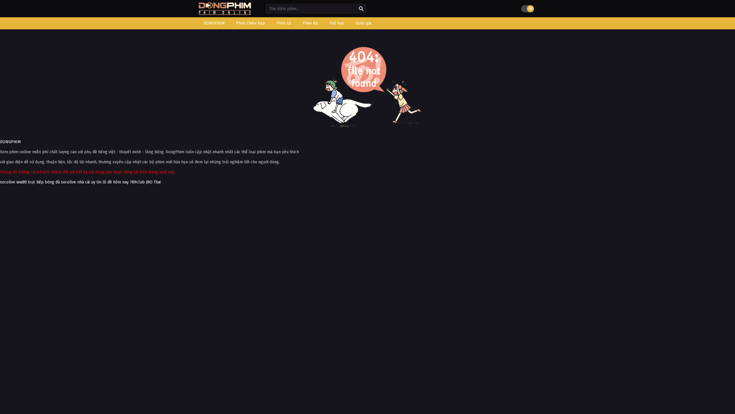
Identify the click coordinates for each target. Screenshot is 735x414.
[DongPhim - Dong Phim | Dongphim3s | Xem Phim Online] (225, 13)
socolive (7, 182)
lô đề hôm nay (115, 182)
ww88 (21, 182)
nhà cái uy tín (89, 182)
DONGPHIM (10, 141)
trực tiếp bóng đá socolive (52, 182)
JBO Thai (153, 182)
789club (137, 182)
